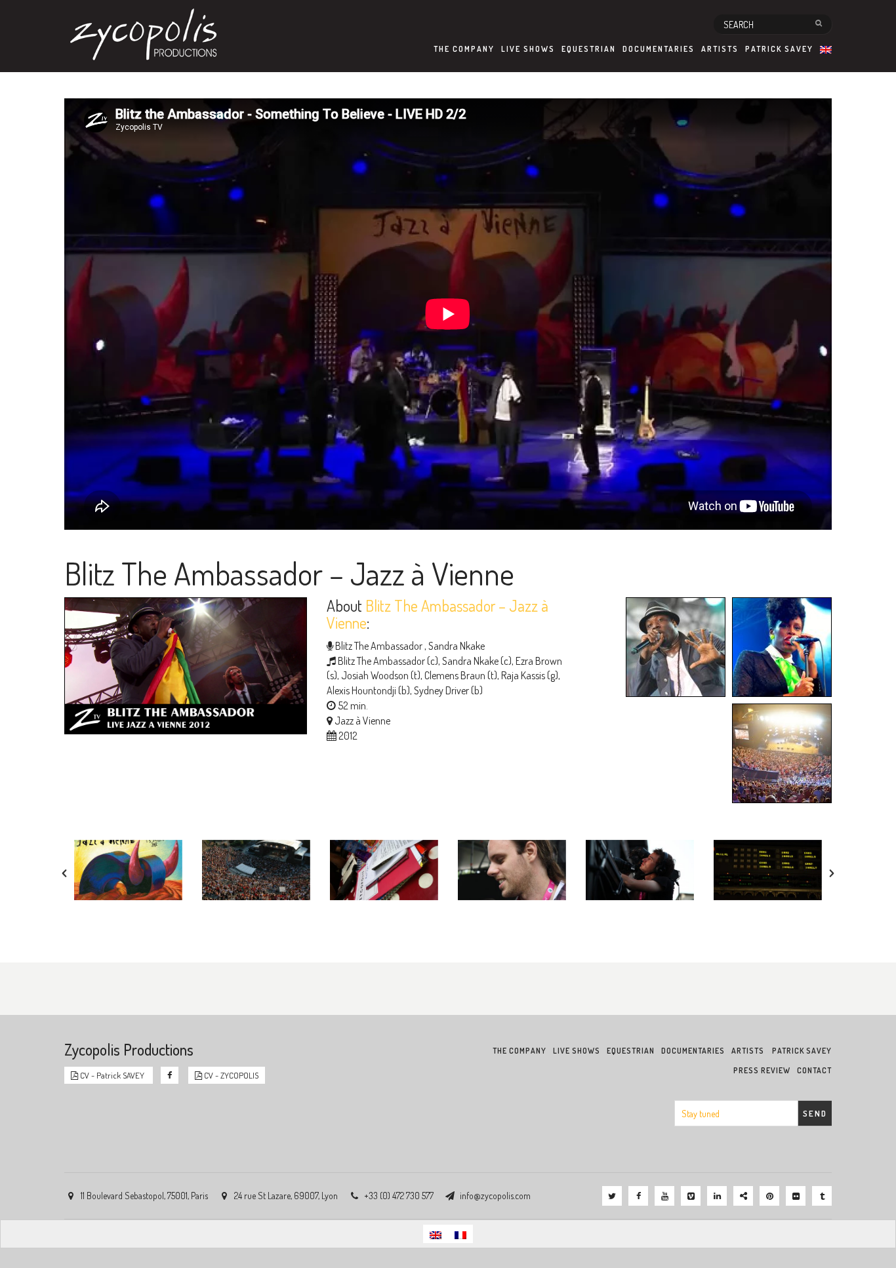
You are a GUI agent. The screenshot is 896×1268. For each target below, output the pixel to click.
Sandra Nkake (455, 645)
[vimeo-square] (691, 1196)
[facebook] (638, 1196)
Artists (720, 49)
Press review (761, 1070)
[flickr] (795, 1196)
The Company (464, 49)
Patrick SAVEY (779, 49)
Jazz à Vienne (362, 720)
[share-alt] (743, 1196)
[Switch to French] (460, 1233)
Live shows (528, 49)
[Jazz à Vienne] (778, 755)
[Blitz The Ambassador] (672, 649)
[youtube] (664, 1196)
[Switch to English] (435, 1233)
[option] (128, 870)
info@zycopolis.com (495, 1195)
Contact (814, 1070)
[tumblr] (822, 1196)
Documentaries (658, 49)
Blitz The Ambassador (378, 645)
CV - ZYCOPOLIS (230, 1075)
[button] (64, 873)
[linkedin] (717, 1196)
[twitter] (612, 1196)
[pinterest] (769, 1196)
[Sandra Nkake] (778, 649)
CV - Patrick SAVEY (112, 1075)
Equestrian (588, 49)
